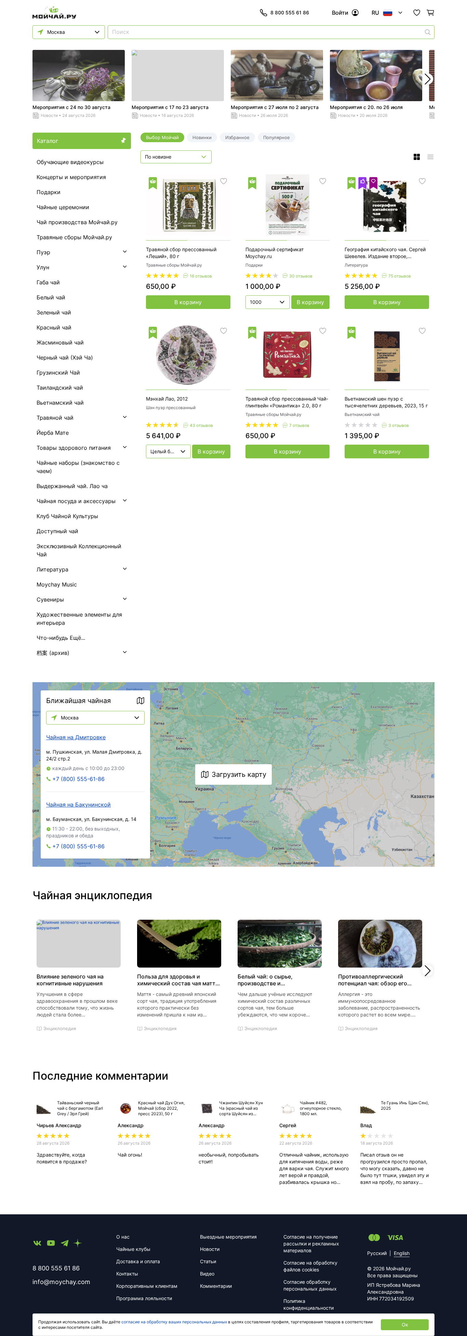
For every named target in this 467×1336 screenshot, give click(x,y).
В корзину (188, 302)
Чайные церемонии (63, 207)
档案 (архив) (53, 652)
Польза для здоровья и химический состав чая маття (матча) (177, 980)
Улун (43, 267)
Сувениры (50, 599)
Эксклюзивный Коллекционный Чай (79, 550)
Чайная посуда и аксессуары (76, 501)
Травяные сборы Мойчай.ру (74, 237)
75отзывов (399, 276)
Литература (52, 569)
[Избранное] (417, 13)
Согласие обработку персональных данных (310, 1285)
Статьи (208, 1261)
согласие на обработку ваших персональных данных (174, 1321)
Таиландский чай (60, 387)
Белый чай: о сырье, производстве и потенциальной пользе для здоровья (274, 980)
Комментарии (216, 1286)
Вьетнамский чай (60, 402)
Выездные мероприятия (228, 1237)
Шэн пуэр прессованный (171, 407)
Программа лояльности (144, 1298)
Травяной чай (55, 417)
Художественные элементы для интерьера (79, 618)
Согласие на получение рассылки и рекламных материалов (311, 1243)
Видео (207, 1274)
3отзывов (398, 425)
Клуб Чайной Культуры (67, 516)
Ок (405, 1324)
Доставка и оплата (138, 1261)
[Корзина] (430, 13)
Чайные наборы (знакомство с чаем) (78, 466)
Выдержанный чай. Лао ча (72, 486)
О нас (123, 1237)
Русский (377, 1253)
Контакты (127, 1274)
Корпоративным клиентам (146, 1286)
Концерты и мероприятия (71, 177)
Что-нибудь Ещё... (61, 637)
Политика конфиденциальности (308, 1304)
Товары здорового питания (74, 447)
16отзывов (201, 276)
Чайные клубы (133, 1249)
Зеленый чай (54, 312)
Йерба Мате (53, 432)
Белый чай (51, 297)
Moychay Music (57, 584)
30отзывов (300, 276)
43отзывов (201, 425)
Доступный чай (57, 531)
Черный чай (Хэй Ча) (65, 357)
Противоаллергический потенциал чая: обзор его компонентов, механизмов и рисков (376, 980)
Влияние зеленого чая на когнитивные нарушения (70, 980)
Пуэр (43, 252)
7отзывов (299, 425)
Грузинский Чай (58, 372)
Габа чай (48, 282)
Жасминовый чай (60, 342)
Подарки (49, 192)
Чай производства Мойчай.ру (77, 222)
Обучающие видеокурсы (70, 162)
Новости (49, 115)
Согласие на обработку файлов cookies (310, 1266)
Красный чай (54, 327)
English (402, 1253)
